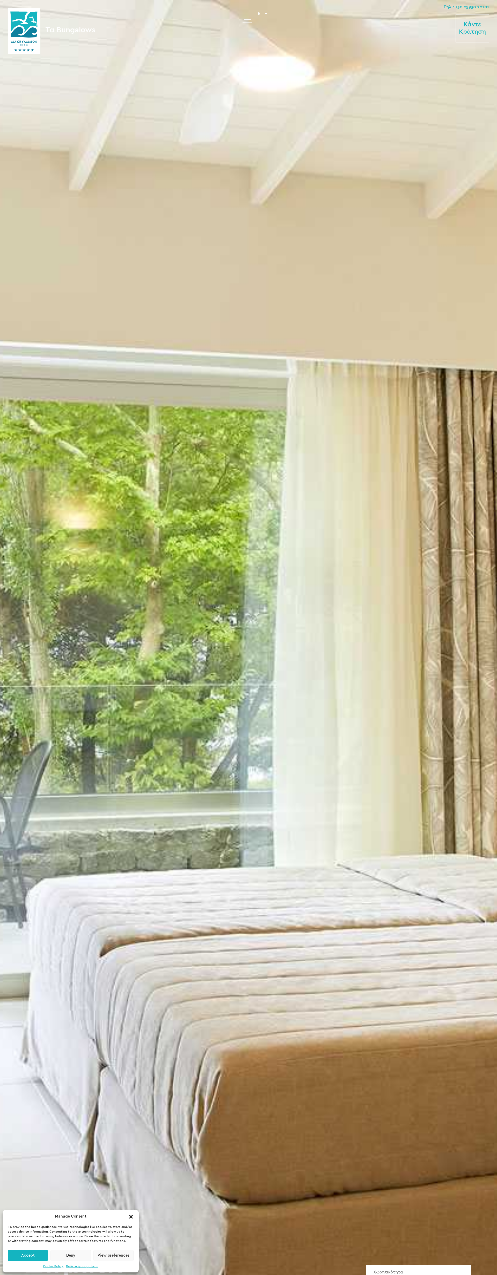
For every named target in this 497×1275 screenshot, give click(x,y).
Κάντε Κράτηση (472, 28)
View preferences (113, 1255)
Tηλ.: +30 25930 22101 (466, 7)
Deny (70, 1255)
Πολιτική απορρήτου (82, 1266)
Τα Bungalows (70, 30)
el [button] (260, 13)
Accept (28, 1255)
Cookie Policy (53, 1266)
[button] (131, 1216)
